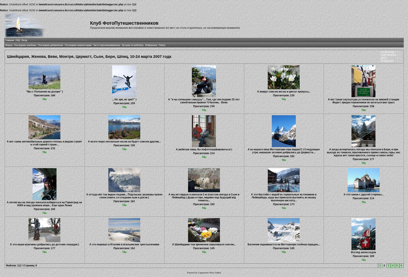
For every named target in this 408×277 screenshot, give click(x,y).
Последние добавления (50, 45)
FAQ (18, 40)
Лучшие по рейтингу (133, 45)
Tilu (44, 99)
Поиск (162, 45)
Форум (9, 45)
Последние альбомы (25, 45)
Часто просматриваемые (106, 45)
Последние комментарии (78, 45)
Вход (24, 40)
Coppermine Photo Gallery (209, 273)
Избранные (151, 45)
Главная (9, 40)
